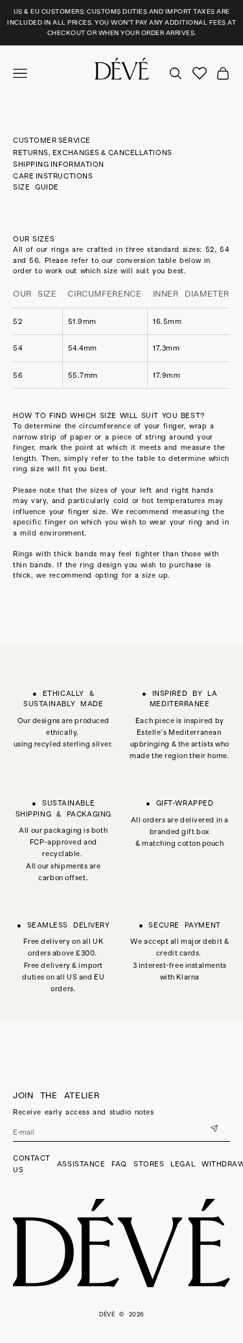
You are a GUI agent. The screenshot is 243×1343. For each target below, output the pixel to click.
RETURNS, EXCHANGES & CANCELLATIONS (92, 152)
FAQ (119, 1164)
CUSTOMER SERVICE (52, 140)
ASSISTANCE (81, 1164)
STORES (148, 1164)
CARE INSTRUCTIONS (53, 176)
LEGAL (182, 1164)
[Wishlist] (199, 73)
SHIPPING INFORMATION (58, 164)
